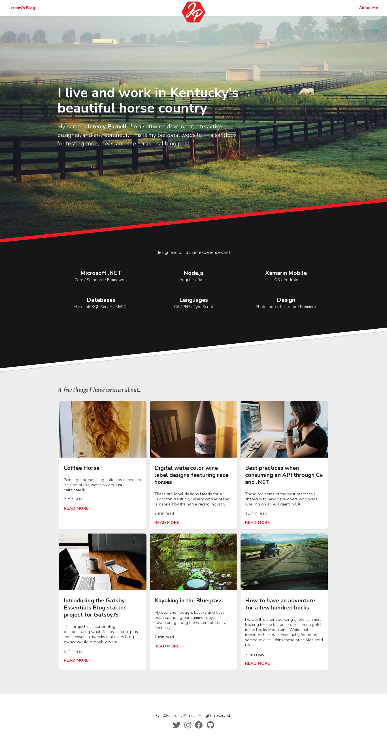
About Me (368, 7)
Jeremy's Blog (22, 7)
